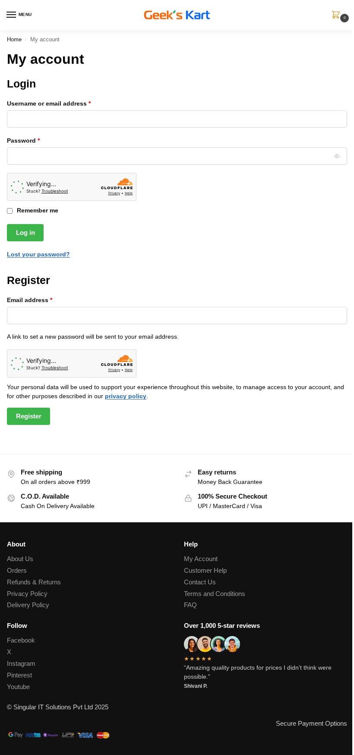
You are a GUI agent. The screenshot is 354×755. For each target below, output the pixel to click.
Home (14, 39)
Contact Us (200, 582)
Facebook (21, 640)
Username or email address (62, 103)
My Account (201, 558)
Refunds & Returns (34, 582)
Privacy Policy (27, 593)
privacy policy (125, 396)
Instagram (21, 663)
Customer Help (205, 570)
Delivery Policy (28, 605)
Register (28, 416)
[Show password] (337, 156)
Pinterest (19, 675)
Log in (25, 232)
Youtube (18, 686)
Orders (17, 570)
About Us (20, 558)
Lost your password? (38, 254)
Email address (43, 299)
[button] (338, 15)
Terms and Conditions (214, 593)
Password (36, 140)
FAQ (190, 605)
